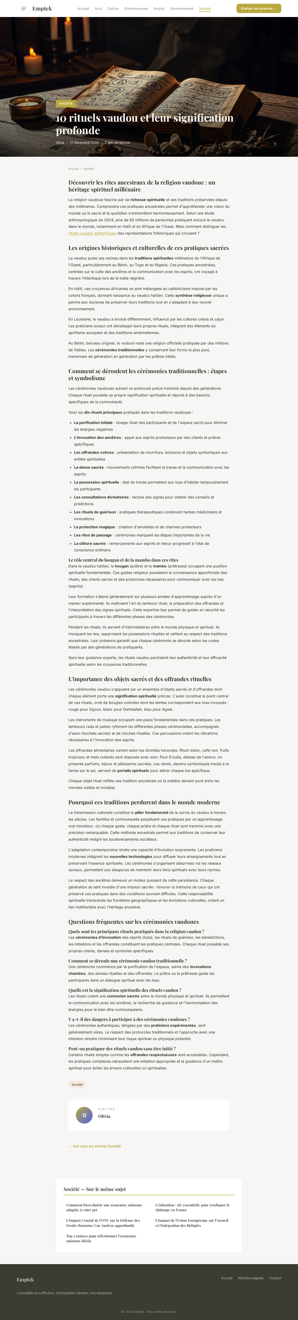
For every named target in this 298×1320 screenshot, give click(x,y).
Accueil (83, 8)
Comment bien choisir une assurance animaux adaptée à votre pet (104, 1207)
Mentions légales (251, 1278)
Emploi (159, 8)
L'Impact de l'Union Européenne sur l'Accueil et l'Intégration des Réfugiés (192, 1223)
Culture (113, 8)
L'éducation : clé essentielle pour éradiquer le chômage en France (193, 1207)
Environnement (181, 8)
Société (205, 8)
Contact (275, 1278)
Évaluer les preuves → (259, 8)
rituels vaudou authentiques (92, 233)
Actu (98, 8)
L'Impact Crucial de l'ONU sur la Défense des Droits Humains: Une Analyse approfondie (103, 1223)
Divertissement (136, 8)
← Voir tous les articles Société (94, 1146)
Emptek (42, 8)
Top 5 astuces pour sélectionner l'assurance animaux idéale (101, 1238)
